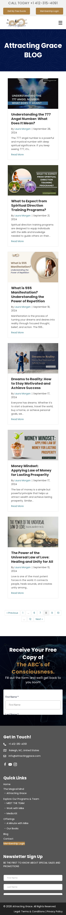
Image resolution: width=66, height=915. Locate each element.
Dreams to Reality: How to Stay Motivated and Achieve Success (31, 383)
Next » (39, 619)
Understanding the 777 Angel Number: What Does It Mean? (31, 119)
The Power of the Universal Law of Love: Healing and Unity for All (32, 557)
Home (6, 784)
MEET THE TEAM (15, 803)
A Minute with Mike (17, 823)
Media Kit (12, 813)
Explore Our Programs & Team (21, 799)
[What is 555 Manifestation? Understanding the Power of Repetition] (33, 267)
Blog (5, 834)
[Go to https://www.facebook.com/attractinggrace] (5, 765)
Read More (17, 154)
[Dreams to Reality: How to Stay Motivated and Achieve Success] (33, 358)
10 (58, 613)
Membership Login (14, 843)
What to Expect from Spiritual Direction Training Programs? (29, 205)
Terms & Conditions (33, 911)
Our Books (12, 828)
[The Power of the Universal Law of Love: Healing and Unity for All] (33, 531)
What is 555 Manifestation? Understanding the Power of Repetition (28, 294)
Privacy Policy (55, 911)
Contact (8, 838)
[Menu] (60, 23)
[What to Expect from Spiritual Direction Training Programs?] (33, 180)
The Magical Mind (13, 789)
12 (30, 619)
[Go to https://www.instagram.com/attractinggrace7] (15, 765)
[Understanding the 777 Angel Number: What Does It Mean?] (33, 93)
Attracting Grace (17, 793)
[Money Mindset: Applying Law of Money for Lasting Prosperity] (33, 445)
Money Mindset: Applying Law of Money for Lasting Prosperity (31, 470)
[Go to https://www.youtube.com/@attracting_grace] (10, 765)
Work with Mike (15, 808)
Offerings (9, 819)
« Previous (12, 613)
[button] (33, 3)
